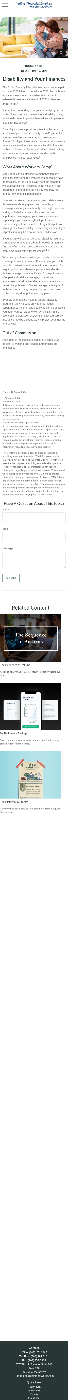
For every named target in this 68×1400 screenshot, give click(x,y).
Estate (34, 1394)
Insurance (34, 1398)
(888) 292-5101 (40, 1356)
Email (5, 528)
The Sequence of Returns (15, 665)
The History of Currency (14, 802)
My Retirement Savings (13, 733)
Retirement (34, 1386)
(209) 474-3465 (38, 1352)
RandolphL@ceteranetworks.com (34, 1375)
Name (6, 509)
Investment (34, 1390)
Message (7, 548)
